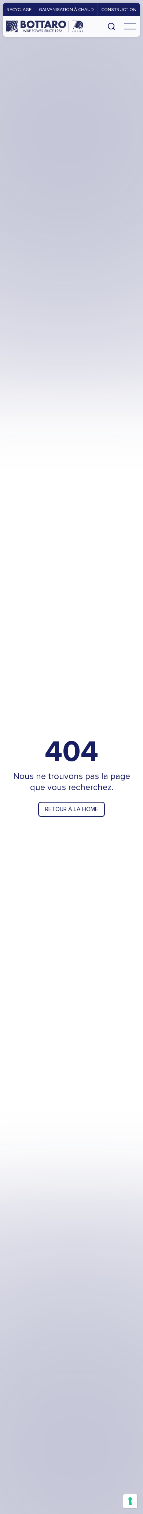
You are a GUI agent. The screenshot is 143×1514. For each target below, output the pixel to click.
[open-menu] (130, 26)
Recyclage (19, 9)
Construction (118, 9)
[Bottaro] (44, 26)
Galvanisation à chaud (66, 9)
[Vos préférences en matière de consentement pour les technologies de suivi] (130, 1501)
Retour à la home (71, 809)
